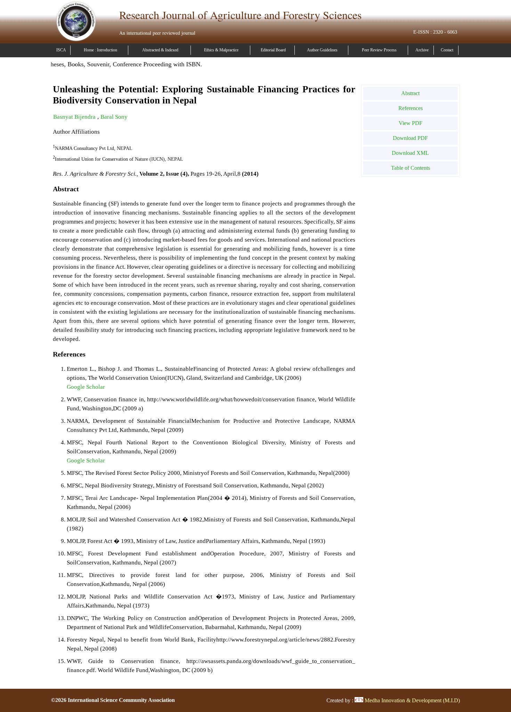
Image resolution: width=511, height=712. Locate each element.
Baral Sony (114, 117)
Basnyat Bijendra (75, 117)
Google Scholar (86, 387)
